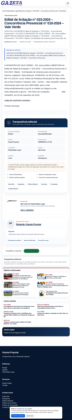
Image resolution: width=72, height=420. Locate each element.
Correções (44, 184)
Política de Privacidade (10, 405)
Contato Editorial (13, 188)
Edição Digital (7, 383)
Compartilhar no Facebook (13, 251)
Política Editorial (33, 184)
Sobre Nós (11, 184)
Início (4, 11)
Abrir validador (27, 210)
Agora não (30, 416)
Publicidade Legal (12, 11)
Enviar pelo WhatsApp (31, 251)
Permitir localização (18, 416)
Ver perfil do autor (43, 240)
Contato (5, 385)
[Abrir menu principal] (68, 3)
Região (4, 367)
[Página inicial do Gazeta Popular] (11, 3)
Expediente (21, 184)
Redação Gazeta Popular (28, 224)
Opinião (5, 370)
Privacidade (54, 184)
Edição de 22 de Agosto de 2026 (15, 333)
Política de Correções (9, 403)
